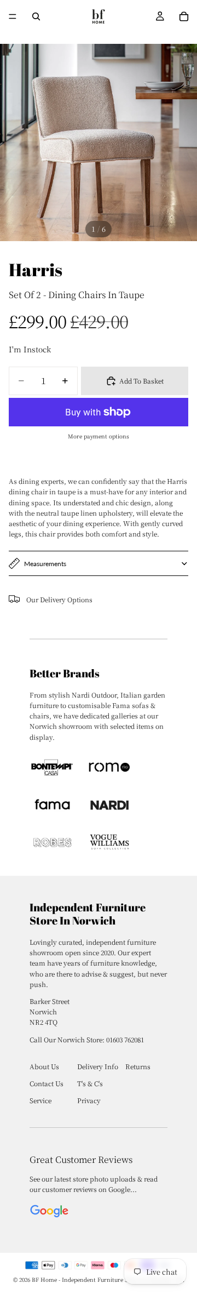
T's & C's (90, 1083)
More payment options (98, 436)
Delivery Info (97, 1066)
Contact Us (46, 1083)
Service (40, 1100)
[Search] (36, 16)
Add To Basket (141, 380)
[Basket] (184, 16)
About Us (44, 1066)
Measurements (45, 564)
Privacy (89, 1100)
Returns (137, 1066)
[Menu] (12, 16)
